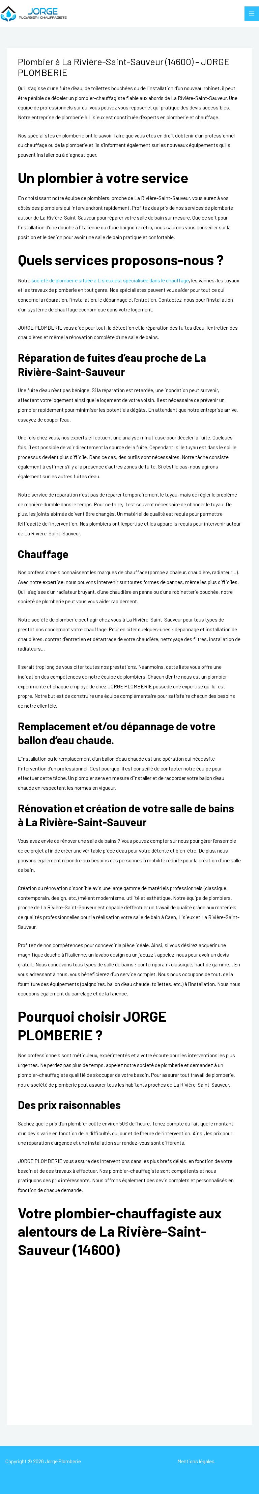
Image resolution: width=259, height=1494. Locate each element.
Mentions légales (195, 1461)
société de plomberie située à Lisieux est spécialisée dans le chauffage (110, 280)
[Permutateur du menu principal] (251, 13)
